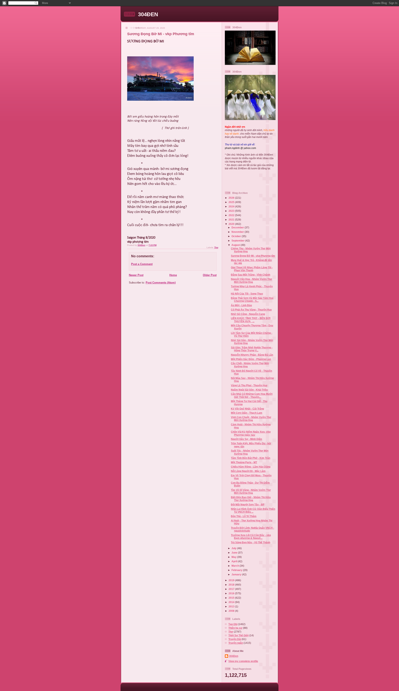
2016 (232, 593)
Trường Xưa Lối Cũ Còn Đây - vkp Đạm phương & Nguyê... (251, 536)
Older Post (210, 275)
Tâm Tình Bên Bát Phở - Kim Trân (250, 458)
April (235, 561)
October (237, 236)
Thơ (216, 247)
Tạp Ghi (232, 624)
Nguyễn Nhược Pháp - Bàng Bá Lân (252, 354)
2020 (232, 224)
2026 (232, 197)
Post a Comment (142, 264)
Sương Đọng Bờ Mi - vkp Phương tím (253, 255)
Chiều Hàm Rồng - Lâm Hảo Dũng (250, 466)
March (236, 565)
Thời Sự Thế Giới (238, 635)
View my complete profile (243, 661)
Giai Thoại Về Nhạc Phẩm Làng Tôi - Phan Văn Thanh (252, 269)
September (238, 240)
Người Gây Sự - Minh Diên (246, 439)
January (237, 574)
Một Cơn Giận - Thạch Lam (246, 412)
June (235, 552)
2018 (232, 584)
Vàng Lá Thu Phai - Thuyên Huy (249, 385)
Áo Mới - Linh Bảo (241, 305)
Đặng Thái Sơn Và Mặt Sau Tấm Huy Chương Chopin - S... (252, 299)
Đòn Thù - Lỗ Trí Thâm (243, 516)
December (238, 227)
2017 (232, 589)
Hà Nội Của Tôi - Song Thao (247, 293)
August (236, 245)
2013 (232, 606)
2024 (232, 206)
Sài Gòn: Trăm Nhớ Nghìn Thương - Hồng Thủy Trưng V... (251, 349)
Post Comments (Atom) (161, 282)
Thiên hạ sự (235, 628)
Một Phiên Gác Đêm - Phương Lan (251, 359)
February (237, 570)
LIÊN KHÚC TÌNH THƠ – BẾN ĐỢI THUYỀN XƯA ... (250, 319)
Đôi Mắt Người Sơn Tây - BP (247, 504)
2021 (232, 219)
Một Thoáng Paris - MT (244, 462)
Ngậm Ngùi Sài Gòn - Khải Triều (249, 389)
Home (173, 275)
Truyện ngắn (235, 642)
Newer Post (136, 275)
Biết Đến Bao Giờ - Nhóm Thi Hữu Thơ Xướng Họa (251, 499)
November (238, 231)
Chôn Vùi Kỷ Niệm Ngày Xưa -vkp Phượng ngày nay (251, 433)
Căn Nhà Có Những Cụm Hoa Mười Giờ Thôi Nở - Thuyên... (251, 395)
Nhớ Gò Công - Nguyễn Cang (248, 314)
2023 (232, 210)
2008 (232, 610)
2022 (232, 215)
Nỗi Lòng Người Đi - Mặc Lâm (248, 471)
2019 (232, 580)
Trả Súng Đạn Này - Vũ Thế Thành (250, 542)
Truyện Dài (234, 639)
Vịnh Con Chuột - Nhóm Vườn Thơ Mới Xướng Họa (251, 418)
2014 (232, 602)
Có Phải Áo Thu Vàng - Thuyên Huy (251, 309)
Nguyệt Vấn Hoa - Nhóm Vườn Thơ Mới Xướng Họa (251, 280)
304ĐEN (148, 14)
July (234, 548)
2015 (232, 597)
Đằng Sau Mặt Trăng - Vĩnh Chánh (250, 274)
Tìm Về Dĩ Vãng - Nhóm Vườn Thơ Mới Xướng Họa (251, 491)
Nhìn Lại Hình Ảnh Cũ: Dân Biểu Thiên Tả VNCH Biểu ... (253, 510)
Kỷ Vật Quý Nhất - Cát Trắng (247, 408)
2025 (232, 202)
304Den (233, 656)
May (234, 557)
